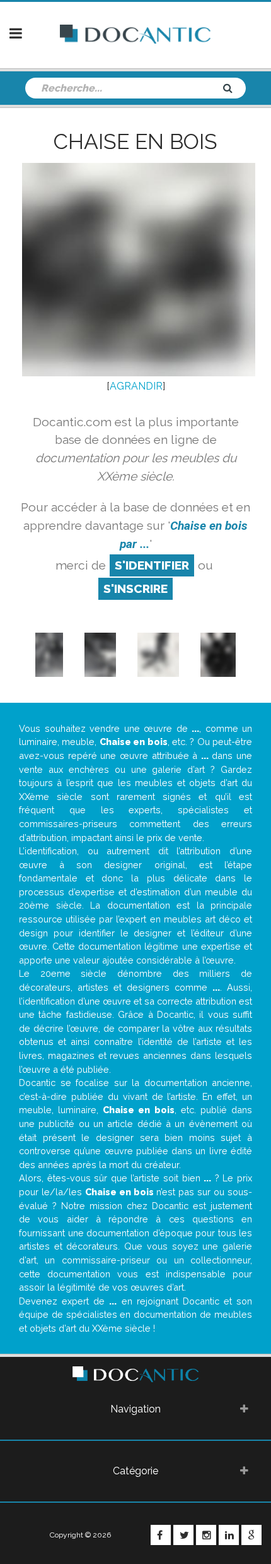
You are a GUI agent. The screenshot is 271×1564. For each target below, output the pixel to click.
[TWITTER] (183, 1535)
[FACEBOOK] (161, 1535)
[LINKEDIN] (229, 1535)
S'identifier (152, 565)
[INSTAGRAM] (206, 1535)
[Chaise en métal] (158, 654)
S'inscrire (135, 588)
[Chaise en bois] (100, 654)
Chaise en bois (135, 141)
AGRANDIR (136, 386)
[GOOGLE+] (251, 1535)
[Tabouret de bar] (49, 654)
